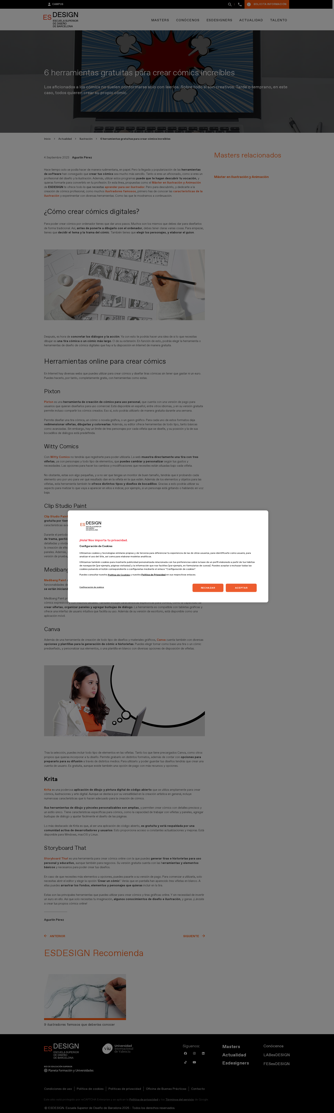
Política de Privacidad (153, 575)
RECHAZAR (208, 587)
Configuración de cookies (91, 587)
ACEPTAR (241, 587)
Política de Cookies (119, 575)
